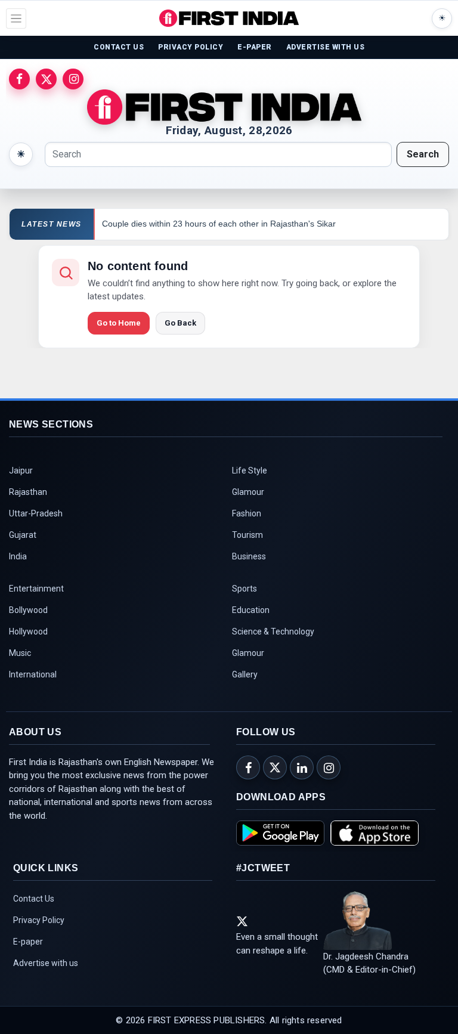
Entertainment (36, 588)
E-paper (28, 941)
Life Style (249, 470)
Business (249, 556)
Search (423, 154)
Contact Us (33, 898)
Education (251, 610)
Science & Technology (273, 631)
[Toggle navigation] (16, 18)
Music (20, 653)
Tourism (247, 535)
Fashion (246, 513)
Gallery (245, 674)
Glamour (248, 492)
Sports (244, 588)
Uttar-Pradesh (36, 513)
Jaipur (21, 470)
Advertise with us (45, 963)
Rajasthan (28, 492)
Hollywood (28, 631)
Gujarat (22, 535)
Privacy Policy (38, 920)
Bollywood (28, 610)
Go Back (180, 322)
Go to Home (119, 322)
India (18, 556)
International (33, 674)
